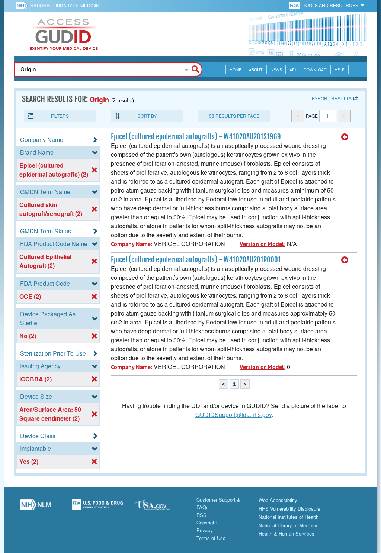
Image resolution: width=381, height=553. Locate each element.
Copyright (206, 522)
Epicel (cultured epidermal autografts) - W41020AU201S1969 (196, 136)
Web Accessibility (278, 500)
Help (339, 69)
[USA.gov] (159, 507)
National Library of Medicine (66, 5)
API (292, 69)
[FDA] (295, 5)
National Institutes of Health (288, 516)
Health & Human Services (286, 533)
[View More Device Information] (345, 137)
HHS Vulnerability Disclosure (289, 508)
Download (315, 69)
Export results (332, 98)
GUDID (64, 34)
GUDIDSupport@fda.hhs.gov (233, 414)
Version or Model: (262, 244)
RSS (201, 514)
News (276, 69)
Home (235, 69)
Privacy (204, 530)
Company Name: (131, 244)
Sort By (147, 116)
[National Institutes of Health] (23, 5)
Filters (60, 116)
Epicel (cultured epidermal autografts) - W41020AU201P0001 (196, 259)
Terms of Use (210, 537)
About (256, 69)
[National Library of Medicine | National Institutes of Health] (35, 507)
